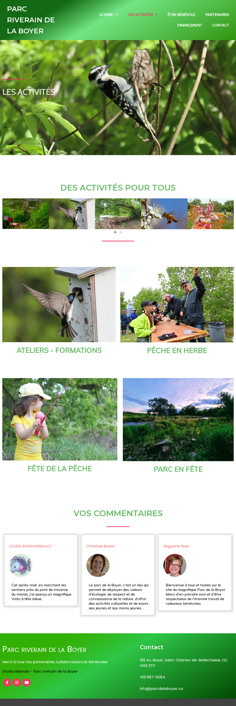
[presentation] (5, 218)
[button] (115, 232)
